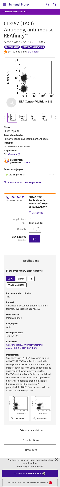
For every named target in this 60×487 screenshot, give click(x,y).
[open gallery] (30, 83)
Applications (31, 260)
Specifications (31, 440)
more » (27, 162)
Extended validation (31, 430)
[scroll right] (56, 117)
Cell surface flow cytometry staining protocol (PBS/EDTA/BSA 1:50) (24, 346)
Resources (31, 450)
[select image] (12, 117)
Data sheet (37, 212)
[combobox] (30, 174)
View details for (24, 182)
